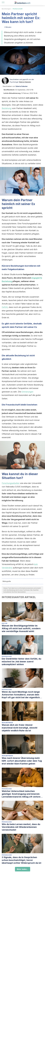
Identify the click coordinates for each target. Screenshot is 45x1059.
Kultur (4, 623)
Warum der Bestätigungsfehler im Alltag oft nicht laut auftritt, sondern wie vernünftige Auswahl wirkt (21, 628)
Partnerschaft (17, 9)
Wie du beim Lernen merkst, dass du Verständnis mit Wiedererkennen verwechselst (21, 827)
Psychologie (7, 656)
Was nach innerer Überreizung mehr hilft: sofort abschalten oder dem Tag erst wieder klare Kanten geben (22, 761)
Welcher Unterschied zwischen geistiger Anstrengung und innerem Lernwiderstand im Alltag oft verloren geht (22, 794)
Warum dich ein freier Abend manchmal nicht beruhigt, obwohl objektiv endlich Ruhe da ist (19, 728)
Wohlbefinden (7, 722)
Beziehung (6, 108)
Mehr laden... (22, 869)
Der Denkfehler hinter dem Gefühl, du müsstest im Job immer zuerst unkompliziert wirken (21, 661)
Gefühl (5, 307)
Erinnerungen (27, 392)
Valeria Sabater (25, 82)
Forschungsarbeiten (11, 483)
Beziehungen (6, 9)
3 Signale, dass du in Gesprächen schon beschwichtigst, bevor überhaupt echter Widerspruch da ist (21, 860)
